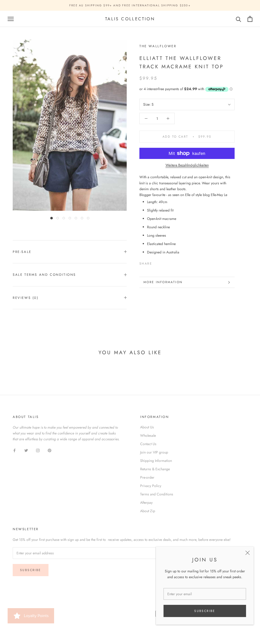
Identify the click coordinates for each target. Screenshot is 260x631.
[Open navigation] (11, 19)
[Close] (247, 553)
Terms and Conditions (156, 494)
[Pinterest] (170, 262)
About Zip (147, 510)
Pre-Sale (22, 251)
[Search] (238, 19)
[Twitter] (163, 262)
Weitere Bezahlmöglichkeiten (187, 165)
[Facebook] (156, 262)
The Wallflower (157, 46)
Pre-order (147, 477)
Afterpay (146, 502)
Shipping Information (156, 460)
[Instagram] (38, 450)
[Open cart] (250, 19)
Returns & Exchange (155, 469)
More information (162, 282)
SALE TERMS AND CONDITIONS (44, 274)
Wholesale (148, 435)
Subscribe (204, 611)
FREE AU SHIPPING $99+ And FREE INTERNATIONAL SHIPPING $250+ (130, 5)
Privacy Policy (150, 485)
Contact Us (148, 443)
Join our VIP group (154, 452)
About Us (147, 427)
